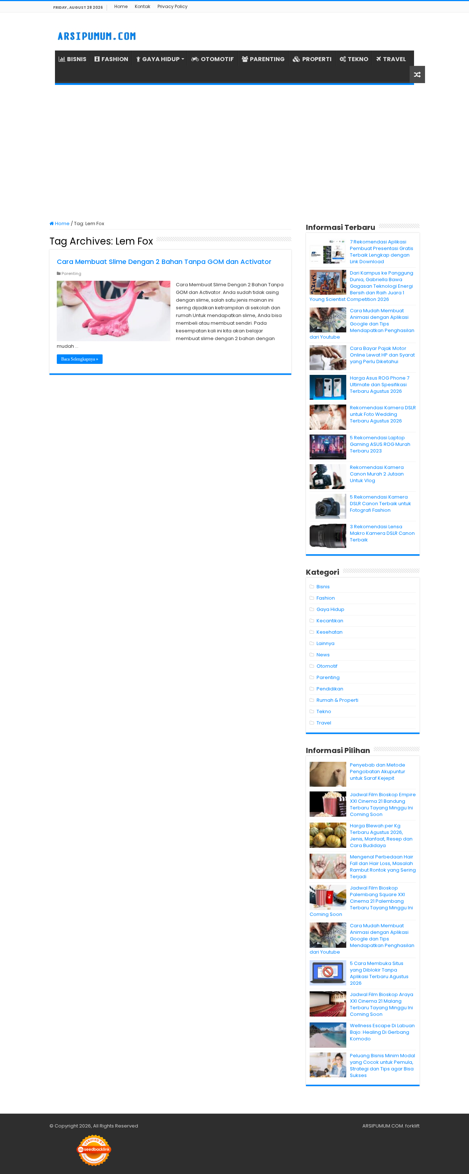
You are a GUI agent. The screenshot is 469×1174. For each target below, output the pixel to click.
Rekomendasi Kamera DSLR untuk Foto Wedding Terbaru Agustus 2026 (383, 414)
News (323, 654)
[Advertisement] (234, 152)
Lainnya (326, 643)
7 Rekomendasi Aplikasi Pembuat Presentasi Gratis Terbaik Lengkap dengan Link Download (381, 251)
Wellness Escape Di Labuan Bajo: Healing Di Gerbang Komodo (382, 1032)
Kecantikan (330, 620)
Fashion (326, 598)
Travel (324, 722)
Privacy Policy (173, 6)
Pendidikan (330, 688)
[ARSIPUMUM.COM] (96, 35)
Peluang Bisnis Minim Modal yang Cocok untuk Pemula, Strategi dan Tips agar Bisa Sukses (382, 1065)
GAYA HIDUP (161, 59)
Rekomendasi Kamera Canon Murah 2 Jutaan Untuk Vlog (377, 474)
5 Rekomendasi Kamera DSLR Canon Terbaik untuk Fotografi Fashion (380, 503)
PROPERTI (317, 59)
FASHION (114, 59)
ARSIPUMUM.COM (382, 1125)
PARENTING (267, 59)
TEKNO (358, 59)
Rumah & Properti (337, 700)
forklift (412, 1125)
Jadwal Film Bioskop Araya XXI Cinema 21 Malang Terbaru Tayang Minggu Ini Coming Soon (381, 1004)
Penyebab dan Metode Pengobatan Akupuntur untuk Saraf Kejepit (377, 771)
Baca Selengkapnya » (79, 359)
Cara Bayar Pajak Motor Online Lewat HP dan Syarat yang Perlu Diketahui (382, 355)
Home (121, 6)
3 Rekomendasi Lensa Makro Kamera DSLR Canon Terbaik (382, 533)
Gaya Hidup (330, 609)
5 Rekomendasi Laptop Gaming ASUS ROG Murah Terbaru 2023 (380, 444)
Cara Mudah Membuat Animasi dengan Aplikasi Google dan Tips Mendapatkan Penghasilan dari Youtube (362, 323)
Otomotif (327, 666)
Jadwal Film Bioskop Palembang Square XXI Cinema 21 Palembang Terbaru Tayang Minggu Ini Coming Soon (361, 901)
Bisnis (323, 586)
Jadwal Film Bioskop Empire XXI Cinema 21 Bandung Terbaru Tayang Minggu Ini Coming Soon (383, 804)
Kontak (142, 6)
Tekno (324, 711)
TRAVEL (394, 59)
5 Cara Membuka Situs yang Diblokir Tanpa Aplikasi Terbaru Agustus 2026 (379, 973)
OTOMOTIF (217, 59)
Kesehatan (330, 632)
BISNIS (76, 59)
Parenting (71, 273)
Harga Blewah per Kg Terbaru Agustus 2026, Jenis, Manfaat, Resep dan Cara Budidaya (381, 835)
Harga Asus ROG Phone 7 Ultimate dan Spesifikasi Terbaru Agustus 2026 (379, 384)
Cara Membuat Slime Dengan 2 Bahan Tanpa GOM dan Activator (164, 261)
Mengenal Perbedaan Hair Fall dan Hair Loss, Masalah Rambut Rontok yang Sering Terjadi (383, 866)
